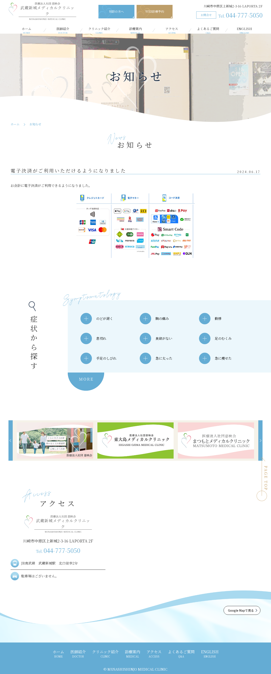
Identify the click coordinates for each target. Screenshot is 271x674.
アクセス (171, 30)
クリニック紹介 (99, 30)
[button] (10, 440)
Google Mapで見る (241, 610)
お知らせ (35, 124)
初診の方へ (116, 11)
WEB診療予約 (154, 11)
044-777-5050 (240, 15)
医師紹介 (63, 30)
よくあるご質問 (208, 30)
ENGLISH (244, 30)
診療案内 (135, 30)
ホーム (26, 30)
